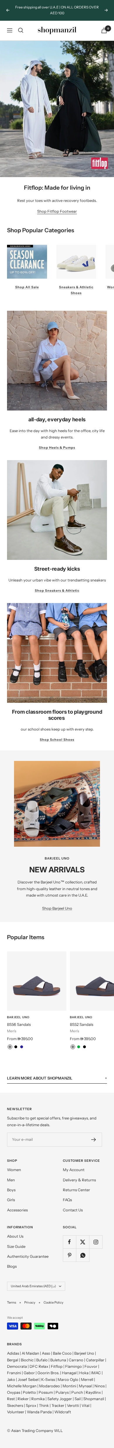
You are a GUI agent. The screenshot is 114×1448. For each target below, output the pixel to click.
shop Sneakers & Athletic (57, 585)
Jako (11, 1373)
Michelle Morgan (22, 1380)
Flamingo (73, 1360)
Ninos (99, 1380)
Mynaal (85, 1380)
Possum (46, 1386)
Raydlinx (93, 1386)
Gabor (29, 1367)
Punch (77, 1386)
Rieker (23, 1393)
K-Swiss (48, 1373)
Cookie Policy (53, 1297)
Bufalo (42, 1353)
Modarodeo (49, 1380)
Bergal (12, 1353)
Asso (46, 1347)
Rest (11, 1393)
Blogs (12, 1260)
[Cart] (104, 24)
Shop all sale (27, 281)
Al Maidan (30, 1347)
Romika (38, 1393)
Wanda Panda (39, 1406)
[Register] (93, 1134)
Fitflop (57, 1360)
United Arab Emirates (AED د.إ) (33, 1280)
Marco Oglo (68, 1373)
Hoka (84, 1367)
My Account (73, 1163)
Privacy (29, 1297)
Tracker (57, 1399)
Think (44, 1399)
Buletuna (58, 1353)
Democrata (17, 1360)
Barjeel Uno (18, 1011)
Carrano (76, 1353)
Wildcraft (62, 1406)
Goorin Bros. (48, 1367)
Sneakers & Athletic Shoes (76, 284)
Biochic (27, 1353)
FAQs (67, 1194)
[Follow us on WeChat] (82, 1249)
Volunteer (15, 1406)
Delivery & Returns (79, 1173)
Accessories (17, 1203)
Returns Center (76, 1184)
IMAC (96, 1367)
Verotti (73, 1399)
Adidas (13, 1347)
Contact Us (73, 1203)
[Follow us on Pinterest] (69, 1249)
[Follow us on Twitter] (82, 1236)
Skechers (15, 1399)
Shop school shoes (57, 734)
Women (14, 1163)
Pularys (62, 1386)
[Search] (20, 24)
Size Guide (16, 1240)
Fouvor (90, 1360)
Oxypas (13, 1386)
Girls (11, 1194)
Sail (78, 1393)
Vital (85, 1399)
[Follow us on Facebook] (69, 1236)
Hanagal (69, 1367)
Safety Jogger (59, 1393)
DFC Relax (39, 1360)
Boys (11, 1184)
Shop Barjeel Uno (57, 902)
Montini (69, 1380)
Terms (11, 1297)
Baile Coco (62, 1347)
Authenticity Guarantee (28, 1250)
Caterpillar (95, 1353)
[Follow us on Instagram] (95, 1236)
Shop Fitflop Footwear (57, 205)
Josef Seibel (28, 1373)
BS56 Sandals (19, 1018)
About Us (15, 1230)
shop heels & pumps (57, 442)
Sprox (31, 1399)
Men (11, 1173)
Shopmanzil (93, 1393)
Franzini (14, 1367)
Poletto (29, 1386)
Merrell (87, 1373)
